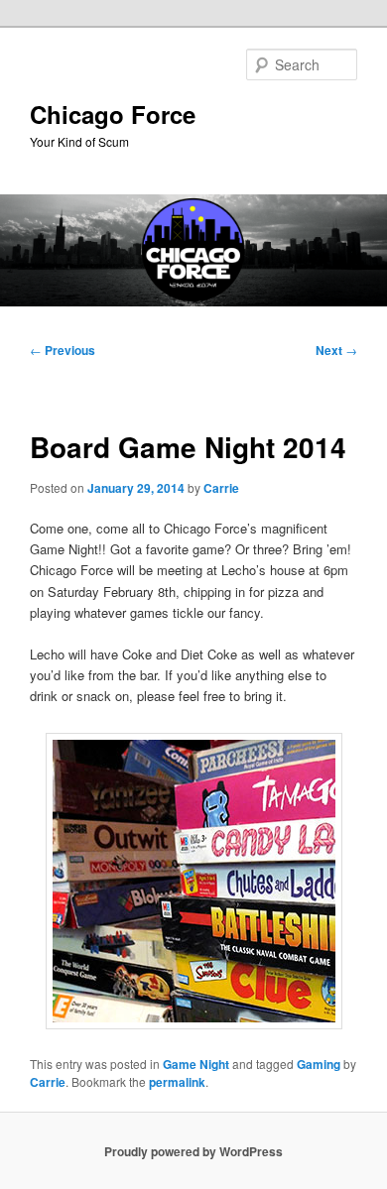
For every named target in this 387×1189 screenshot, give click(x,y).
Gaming (318, 1064)
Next (336, 350)
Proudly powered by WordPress (193, 1151)
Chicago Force (112, 114)
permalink (177, 1082)
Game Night (196, 1064)
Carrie (221, 488)
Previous (62, 350)
